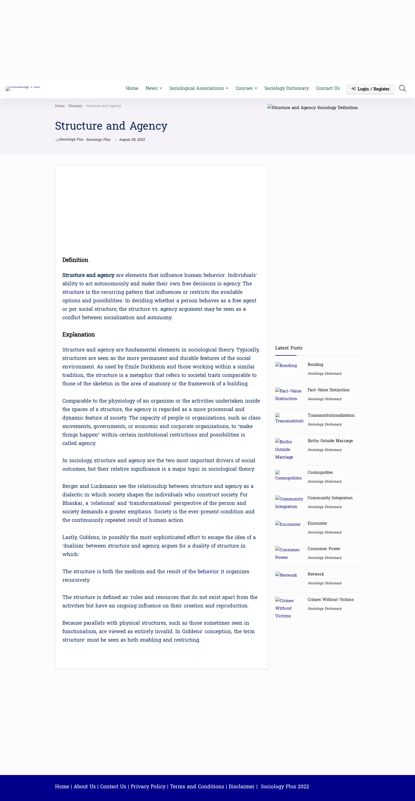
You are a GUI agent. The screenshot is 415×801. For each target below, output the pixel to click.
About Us (85, 786)
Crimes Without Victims (331, 599)
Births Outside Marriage (330, 440)
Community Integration (330, 498)
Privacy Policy (148, 786)
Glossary (75, 106)
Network (316, 574)
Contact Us (328, 88)
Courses (244, 88)
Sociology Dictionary (287, 88)
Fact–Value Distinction (329, 390)
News (152, 88)
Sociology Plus (97, 139)
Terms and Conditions (197, 786)
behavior (208, 571)
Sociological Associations (196, 88)
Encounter (317, 523)
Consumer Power (324, 548)
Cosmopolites (320, 472)
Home (132, 88)
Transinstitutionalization (331, 415)
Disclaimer (242, 786)
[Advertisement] (207, 39)
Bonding (315, 364)
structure (73, 292)
